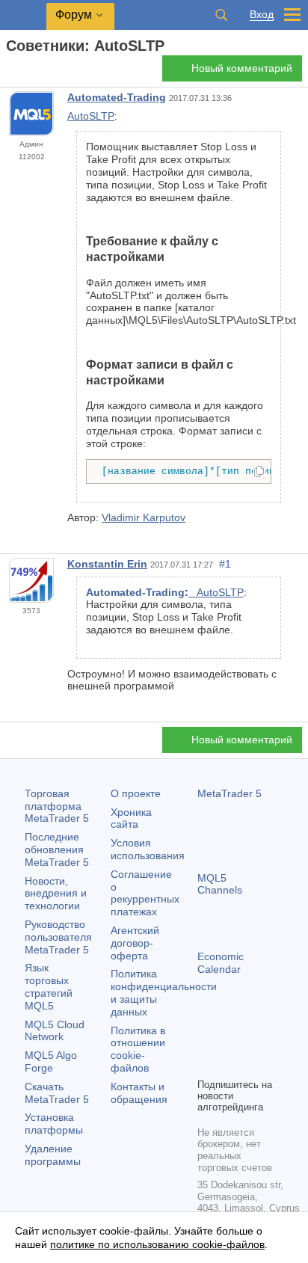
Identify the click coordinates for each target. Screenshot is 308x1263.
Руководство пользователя (58, 937)
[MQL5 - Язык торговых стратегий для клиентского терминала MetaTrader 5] (23, 15)
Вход (262, 14)
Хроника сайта (131, 818)
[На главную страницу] (10, 72)
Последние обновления (57, 849)
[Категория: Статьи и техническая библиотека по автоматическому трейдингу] (28, 73)
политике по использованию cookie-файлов (157, 1244)
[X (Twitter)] (254, 1040)
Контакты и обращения (139, 1093)
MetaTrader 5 (229, 793)
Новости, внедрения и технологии (56, 893)
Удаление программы (53, 1155)
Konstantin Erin (107, 564)
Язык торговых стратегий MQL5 (49, 986)
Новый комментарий (241, 68)
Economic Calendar (220, 962)
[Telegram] (230, 1040)
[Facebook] (206, 1040)
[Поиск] (221, 15)
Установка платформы (54, 1123)
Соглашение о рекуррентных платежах (145, 893)
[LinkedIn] (230, 1064)
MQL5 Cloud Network (54, 1030)
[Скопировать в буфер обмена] (259, 472)
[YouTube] (206, 1064)
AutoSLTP (90, 116)
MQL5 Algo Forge (51, 1061)
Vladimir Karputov (143, 517)
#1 (225, 564)
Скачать (57, 1093)
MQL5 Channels (219, 884)
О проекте (136, 793)
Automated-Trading (116, 97)
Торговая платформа (57, 806)
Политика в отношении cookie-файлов (138, 1049)
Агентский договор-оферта (135, 943)
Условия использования (148, 849)
